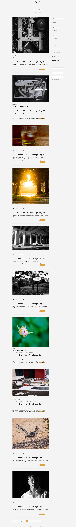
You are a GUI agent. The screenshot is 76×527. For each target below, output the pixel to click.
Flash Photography (55, 30)
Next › (37, 521)
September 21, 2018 (14, 206)
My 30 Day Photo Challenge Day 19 (19, 254)
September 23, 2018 (14, 104)
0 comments (21, 352)
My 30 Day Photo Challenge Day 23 (20, 57)
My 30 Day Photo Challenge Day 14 (19, 502)
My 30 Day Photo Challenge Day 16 (19, 399)
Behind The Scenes (55, 27)
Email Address (55, 66)
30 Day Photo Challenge (29, 352)
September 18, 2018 (14, 348)
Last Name (54, 75)
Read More (42, 69)
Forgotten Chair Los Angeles (56, 52)
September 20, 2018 (14, 252)
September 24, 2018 (14, 55)
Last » (40, 521)
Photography (35, 352)
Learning (54, 35)
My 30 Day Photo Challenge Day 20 (20, 208)
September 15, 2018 (14, 500)
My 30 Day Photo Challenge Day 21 (19, 150)
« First (13, 521)
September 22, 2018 (14, 148)
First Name (54, 71)
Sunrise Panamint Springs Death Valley (58, 53)
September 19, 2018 (14, 297)
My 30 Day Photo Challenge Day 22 (20, 106)
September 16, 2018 (14, 397)
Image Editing (55, 33)
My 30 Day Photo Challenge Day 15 (19, 453)
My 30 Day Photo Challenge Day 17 (19, 350)
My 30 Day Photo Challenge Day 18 (19, 299)
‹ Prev (16, 521)
